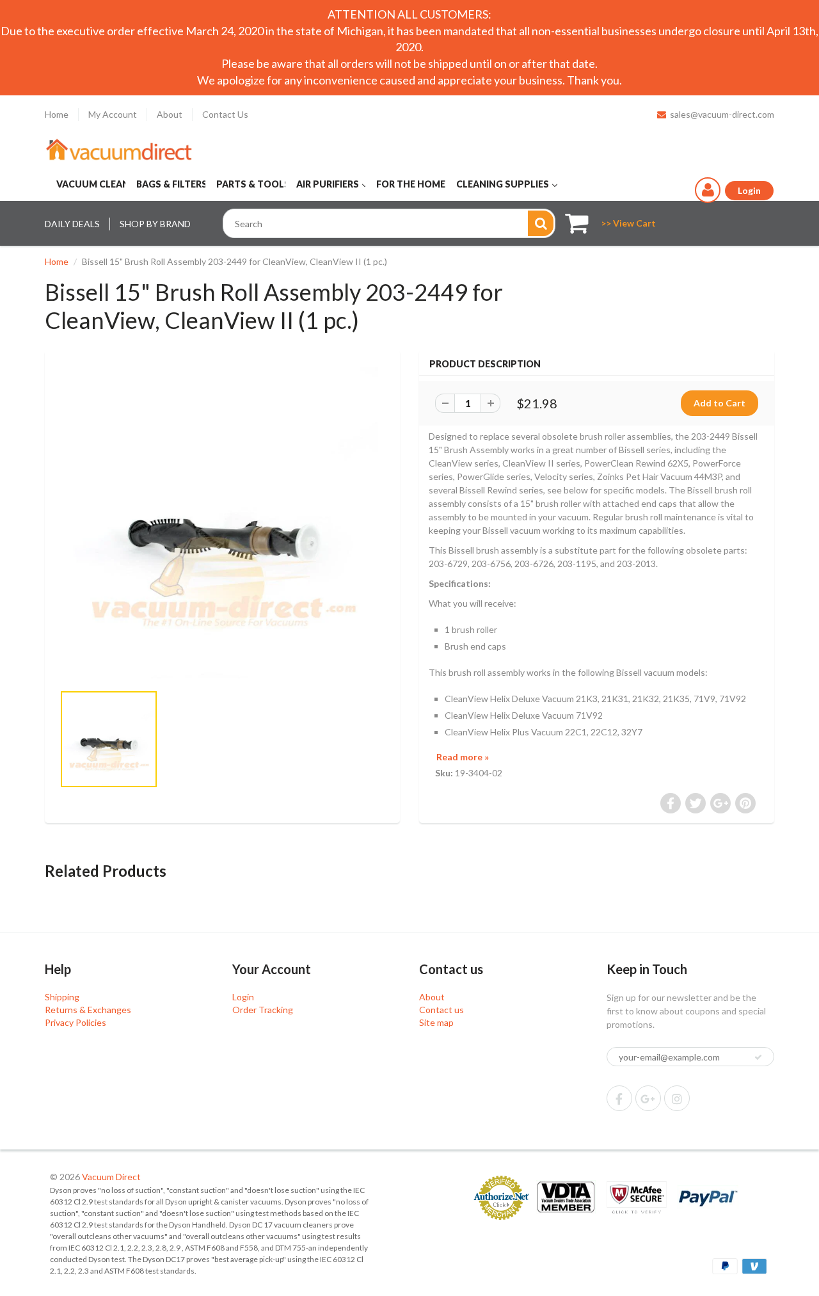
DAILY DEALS (72, 223)
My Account (112, 114)
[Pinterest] (648, 1098)
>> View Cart (628, 223)
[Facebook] (619, 1098)
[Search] (540, 223)
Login (243, 996)
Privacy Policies (75, 1022)
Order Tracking (262, 1009)
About (169, 114)
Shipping (62, 996)
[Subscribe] (758, 1057)
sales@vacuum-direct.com (722, 114)
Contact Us (225, 114)
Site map (436, 1022)
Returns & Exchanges (88, 1009)
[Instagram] (677, 1098)
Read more (462, 756)
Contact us (441, 1009)
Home (56, 114)
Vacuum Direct (111, 1176)
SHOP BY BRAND (155, 223)
